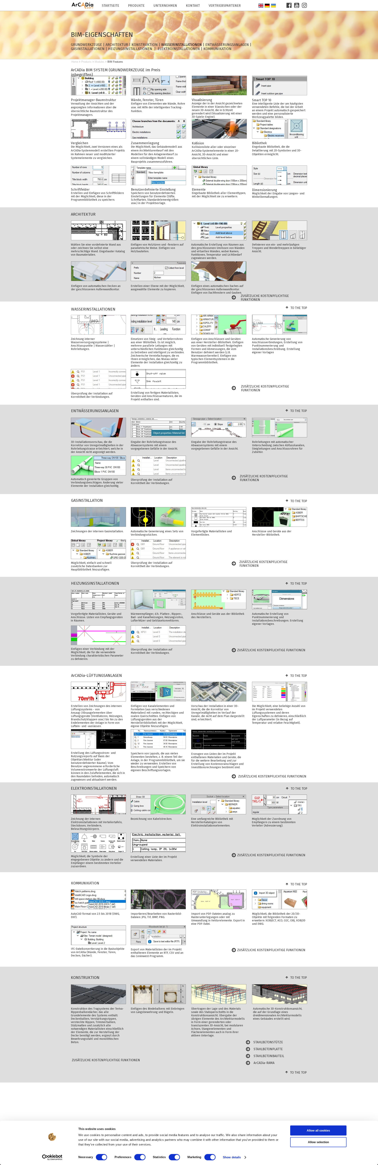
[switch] (139, 1157)
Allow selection (318, 1142)
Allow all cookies (318, 1130)
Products (86, 61)
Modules (99, 61)
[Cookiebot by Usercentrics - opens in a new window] (52, 1157)
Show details (232, 1157)
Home (74, 61)
